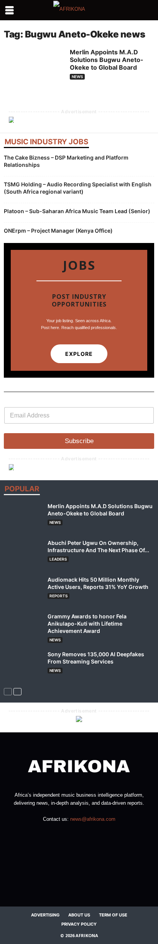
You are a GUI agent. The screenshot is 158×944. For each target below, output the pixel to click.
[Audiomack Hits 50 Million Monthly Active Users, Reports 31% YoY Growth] (23, 590)
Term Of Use (113, 915)
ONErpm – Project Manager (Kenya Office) (58, 230)
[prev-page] (8, 691)
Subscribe (79, 441)
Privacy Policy (79, 924)
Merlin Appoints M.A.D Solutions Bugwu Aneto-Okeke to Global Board (106, 59)
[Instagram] (72, 834)
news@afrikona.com (92, 819)
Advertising (45, 915)
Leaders (58, 559)
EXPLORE (79, 354)
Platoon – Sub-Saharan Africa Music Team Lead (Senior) (77, 211)
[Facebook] (56, 834)
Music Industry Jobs (46, 142)
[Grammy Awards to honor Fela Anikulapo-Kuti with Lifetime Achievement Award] (23, 627)
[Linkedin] (87, 834)
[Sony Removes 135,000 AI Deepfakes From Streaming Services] (23, 665)
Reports (58, 595)
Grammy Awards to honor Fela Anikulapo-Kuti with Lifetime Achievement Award (87, 623)
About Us (79, 915)
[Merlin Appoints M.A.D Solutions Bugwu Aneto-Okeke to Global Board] (34, 70)
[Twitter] (102, 834)
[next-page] (17, 691)
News (77, 76)
